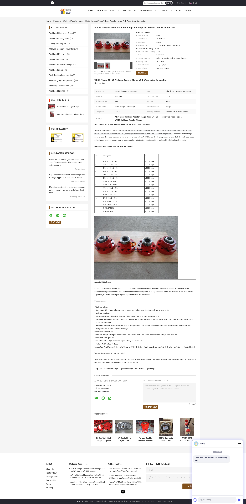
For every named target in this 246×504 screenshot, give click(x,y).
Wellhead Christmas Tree (60, 33)
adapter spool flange (126, 369)
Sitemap (49, 488)
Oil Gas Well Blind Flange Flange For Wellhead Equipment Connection (103, 439)
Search (168, 3)
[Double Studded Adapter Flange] (51, 107)
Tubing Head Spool (57, 44)
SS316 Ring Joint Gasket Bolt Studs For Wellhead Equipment (166, 439)
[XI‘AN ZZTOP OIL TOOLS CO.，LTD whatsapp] (59, 215)
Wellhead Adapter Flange (73, 21)
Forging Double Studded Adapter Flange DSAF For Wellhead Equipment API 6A (145, 439)
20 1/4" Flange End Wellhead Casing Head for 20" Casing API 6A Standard (87, 470)
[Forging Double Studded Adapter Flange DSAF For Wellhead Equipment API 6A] (145, 427)
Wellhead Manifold (57, 54)
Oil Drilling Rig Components (61, 80)
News (178, 10)
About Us (114, 10)
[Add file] (195, 500)
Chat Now (180, 3)
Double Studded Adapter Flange (68, 107)
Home (90, 10)
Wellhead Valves (56, 59)
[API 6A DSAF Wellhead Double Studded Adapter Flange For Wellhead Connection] (187, 427)
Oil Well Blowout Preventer (61, 49)
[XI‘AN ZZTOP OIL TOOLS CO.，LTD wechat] (66, 215)
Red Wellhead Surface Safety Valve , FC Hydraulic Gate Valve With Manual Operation (125, 470)
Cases (188, 10)
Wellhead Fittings (57, 91)
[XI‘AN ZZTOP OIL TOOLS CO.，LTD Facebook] (52, 3)
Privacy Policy (79, 501)
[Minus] (239, 443)
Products (101, 10)
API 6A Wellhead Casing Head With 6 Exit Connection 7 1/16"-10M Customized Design (87, 476)
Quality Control (148, 10)
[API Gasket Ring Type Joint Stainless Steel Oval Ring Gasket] (124, 427)
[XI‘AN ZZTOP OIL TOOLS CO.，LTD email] (52, 215)
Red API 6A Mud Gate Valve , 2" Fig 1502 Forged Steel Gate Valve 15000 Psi (125, 483)
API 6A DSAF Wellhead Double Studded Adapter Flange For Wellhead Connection (187, 439)
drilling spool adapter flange (108, 369)
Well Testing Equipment (60, 75)
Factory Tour (130, 10)
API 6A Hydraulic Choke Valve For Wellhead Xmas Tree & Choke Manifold (125, 477)
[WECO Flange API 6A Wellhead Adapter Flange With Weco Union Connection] (112, 46)
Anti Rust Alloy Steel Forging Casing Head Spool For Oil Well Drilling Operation (87, 483)
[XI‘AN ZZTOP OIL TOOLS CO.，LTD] (65, 11)
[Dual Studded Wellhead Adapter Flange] (51, 114)
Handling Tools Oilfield (59, 85)
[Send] (240, 500)
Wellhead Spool (56, 70)
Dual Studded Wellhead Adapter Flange (70, 114)
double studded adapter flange (144, 369)
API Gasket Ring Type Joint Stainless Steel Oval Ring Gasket (124, 439)
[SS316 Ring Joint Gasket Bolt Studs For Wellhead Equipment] (166, 427)
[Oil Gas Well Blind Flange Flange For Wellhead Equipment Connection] (103, 427)
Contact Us (166, 10)
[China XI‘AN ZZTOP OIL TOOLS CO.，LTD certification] (56, 137)
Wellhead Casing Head (59, 38)
